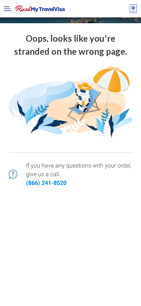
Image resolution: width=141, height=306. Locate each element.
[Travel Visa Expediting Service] (40, 8)
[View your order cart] (133, 8)
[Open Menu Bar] (7, 9)
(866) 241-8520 (46, 182)
